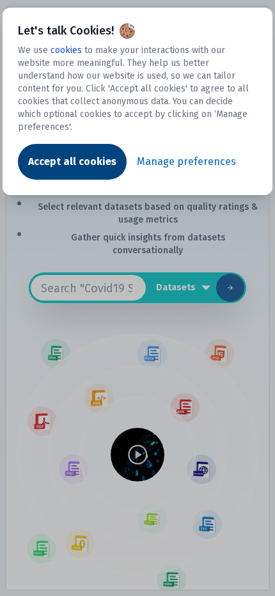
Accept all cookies (72, 161)
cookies (66, 50)
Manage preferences (186, 161)
